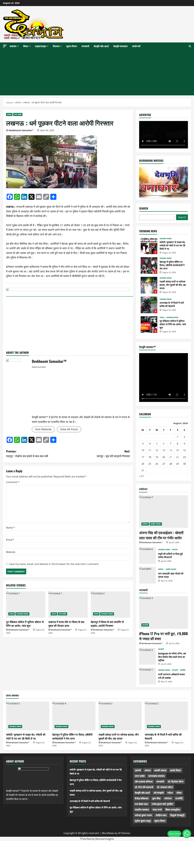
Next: (113, 453)
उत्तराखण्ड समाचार (22, 614)
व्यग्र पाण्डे (157, 809)
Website (10, 552)
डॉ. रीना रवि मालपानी (144, 787)
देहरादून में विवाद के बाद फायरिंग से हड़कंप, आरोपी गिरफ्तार (107, 624)
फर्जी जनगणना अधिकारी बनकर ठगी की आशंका (147, 676)
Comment (12, 482)
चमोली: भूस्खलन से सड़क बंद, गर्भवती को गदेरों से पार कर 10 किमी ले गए (149, 245)
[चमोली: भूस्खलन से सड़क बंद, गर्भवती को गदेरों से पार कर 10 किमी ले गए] (27, 716)
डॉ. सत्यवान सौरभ (165, 787)
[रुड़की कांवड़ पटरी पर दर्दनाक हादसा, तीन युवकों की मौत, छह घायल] (120, 716)
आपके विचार (175, 770)
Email (10, 539)
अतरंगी (138, 770)
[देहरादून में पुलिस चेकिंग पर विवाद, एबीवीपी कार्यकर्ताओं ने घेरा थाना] (73, 716)
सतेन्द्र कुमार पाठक (143, 815)
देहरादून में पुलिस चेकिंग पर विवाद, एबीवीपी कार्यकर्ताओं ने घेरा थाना (149, 265)
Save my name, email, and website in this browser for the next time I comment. (54, 564)
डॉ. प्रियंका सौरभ (175, 781)
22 (177, 457)
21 (170, 457)
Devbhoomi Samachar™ (21, 130)
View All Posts (69, 429)
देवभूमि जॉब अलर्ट (101, 46)
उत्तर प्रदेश (18, 114)
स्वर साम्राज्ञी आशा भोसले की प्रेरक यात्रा (147, 575)
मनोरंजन (145, 524)
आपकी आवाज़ (160, 770)
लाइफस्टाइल (40, 46)
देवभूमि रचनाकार (120, 46)
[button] (5, 46)
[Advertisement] (97, 72)
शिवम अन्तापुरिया (173, 809)
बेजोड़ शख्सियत (141, 798)
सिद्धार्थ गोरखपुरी (177, 815)
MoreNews (108, 833)
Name (10, 527)
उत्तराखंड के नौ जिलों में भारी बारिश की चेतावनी (149, 305)
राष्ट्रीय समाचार (156, 524)
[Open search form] (190, 46)
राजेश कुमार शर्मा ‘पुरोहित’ (162, 804)
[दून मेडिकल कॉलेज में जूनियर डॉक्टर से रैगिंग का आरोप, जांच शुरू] (25, 604)
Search (143, 208)
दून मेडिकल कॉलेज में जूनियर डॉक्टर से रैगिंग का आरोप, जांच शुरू (25, 624)
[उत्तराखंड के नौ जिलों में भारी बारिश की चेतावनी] (166, 716)
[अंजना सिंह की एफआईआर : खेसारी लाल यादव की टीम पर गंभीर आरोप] (163, 511)
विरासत (56, 46)
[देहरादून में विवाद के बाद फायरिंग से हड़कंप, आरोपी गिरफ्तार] (110, 604)
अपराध (9, 114)
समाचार (13, 46)
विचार (25, 46)
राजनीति (182, 670)
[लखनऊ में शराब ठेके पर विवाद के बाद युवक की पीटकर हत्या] (68, 604)
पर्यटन (170, 792)
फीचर (179, 792)
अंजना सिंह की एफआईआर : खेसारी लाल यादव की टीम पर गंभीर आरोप (161, 535)
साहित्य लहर (161, 815)
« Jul (141, 476)
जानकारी (85, 46)
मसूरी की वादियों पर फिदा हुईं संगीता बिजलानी (147, 555)
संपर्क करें (136, 46)
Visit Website (43, 429)
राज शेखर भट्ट (141, 804)
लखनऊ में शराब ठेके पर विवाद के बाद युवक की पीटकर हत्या (66, 624)
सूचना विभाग (71, 46)
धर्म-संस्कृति (159, 792)
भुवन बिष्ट (156, 798)
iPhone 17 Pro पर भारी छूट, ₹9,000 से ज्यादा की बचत (163, 636)
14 (170, 450)
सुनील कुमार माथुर (143, 821)
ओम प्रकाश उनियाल (144, 781)
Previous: (27, 453)
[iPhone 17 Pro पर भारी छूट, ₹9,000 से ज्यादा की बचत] (163, 612)
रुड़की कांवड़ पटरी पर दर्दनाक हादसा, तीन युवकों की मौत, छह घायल (149, 285)
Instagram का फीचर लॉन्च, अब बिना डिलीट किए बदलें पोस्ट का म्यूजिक (147, 656)
